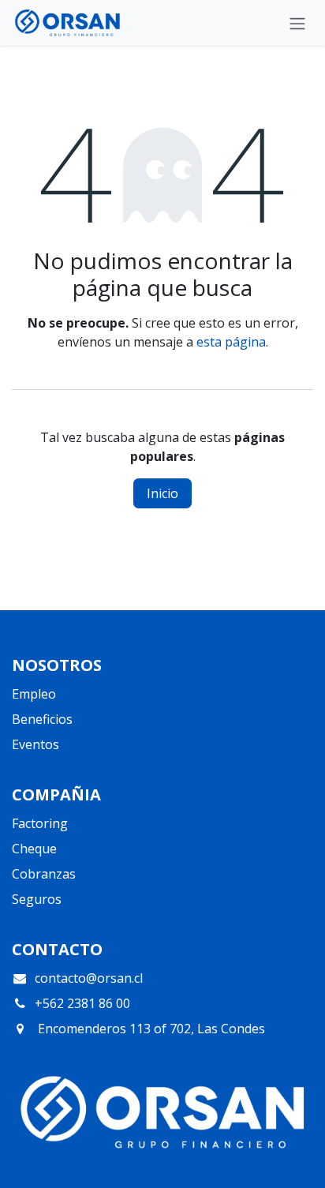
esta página (231, 341)
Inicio (162, 493)
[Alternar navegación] (297, 22)
